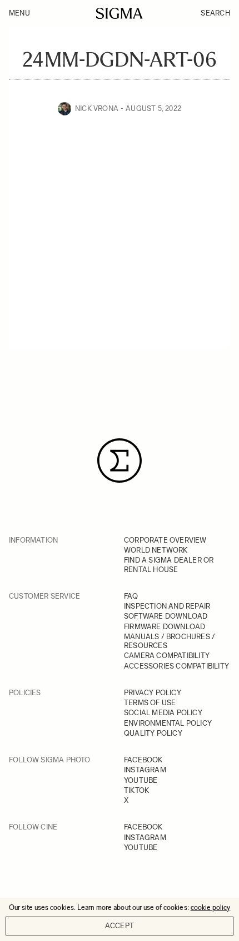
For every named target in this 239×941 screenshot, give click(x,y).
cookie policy (211, 907)
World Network (156, 550)
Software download (165, 616)
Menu (19, 13)
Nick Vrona (96, 108)
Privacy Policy (152, 693)
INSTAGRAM (145, 770)
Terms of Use (150, 703)
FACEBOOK (143, 760)
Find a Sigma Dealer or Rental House (168, 564)
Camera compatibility (167, 655)
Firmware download (164, 627)
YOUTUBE (140, 780)
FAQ (131, 596)
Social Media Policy (163, 713)
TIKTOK (136, 790)
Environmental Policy (168, 723)
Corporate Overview (165, 540)
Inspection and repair (167, 606)
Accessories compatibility (176, 666)
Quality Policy (153, 733)
